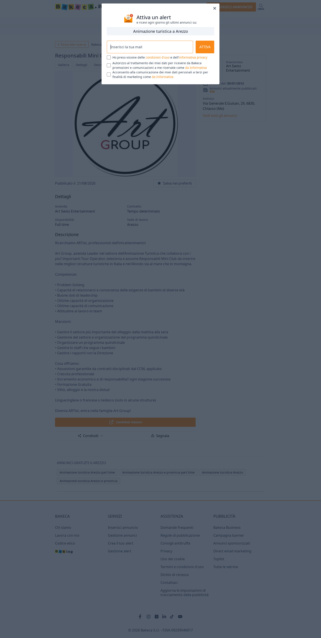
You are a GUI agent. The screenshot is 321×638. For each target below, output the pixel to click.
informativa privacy (193, 57)
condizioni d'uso (157, 57)
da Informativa (196, 68)
